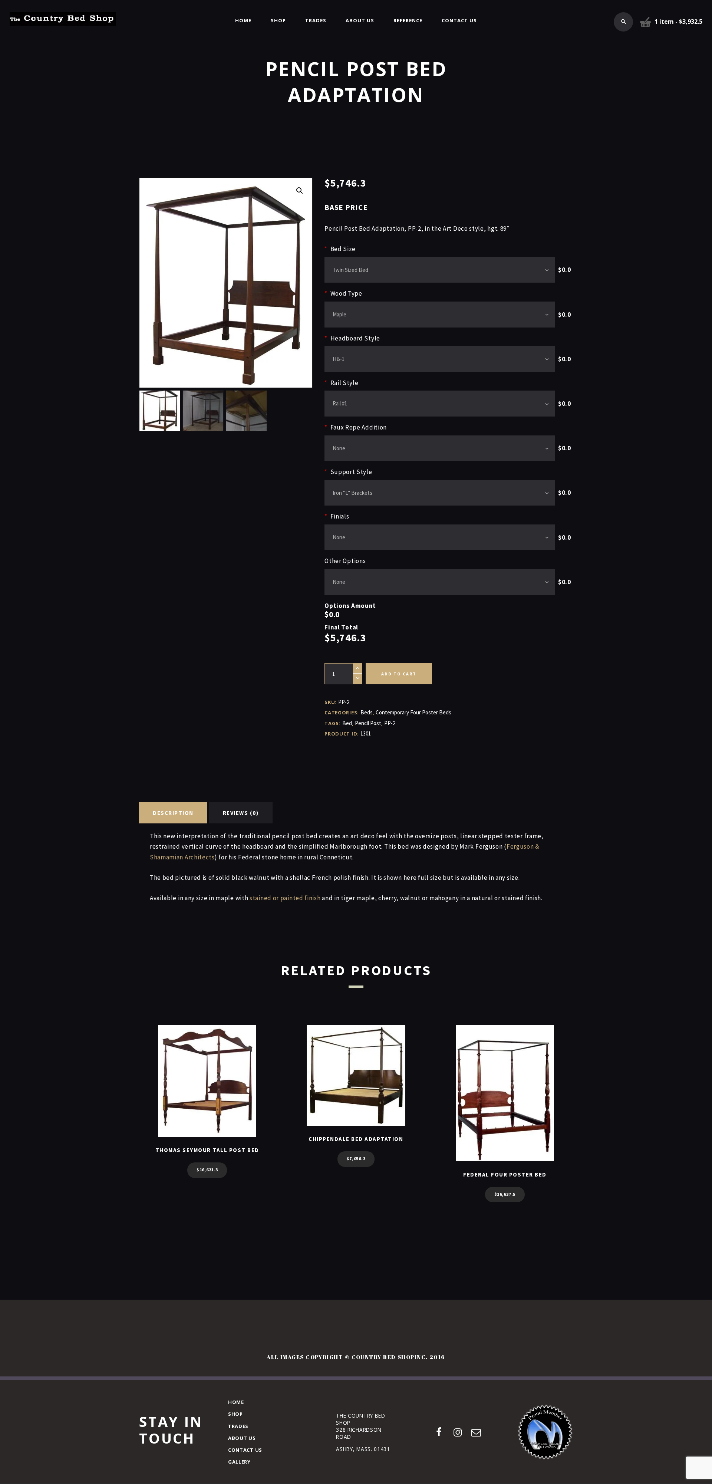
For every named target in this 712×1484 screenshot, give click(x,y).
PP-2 (389, 723)
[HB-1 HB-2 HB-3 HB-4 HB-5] (439, 359)
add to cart (398, 674)
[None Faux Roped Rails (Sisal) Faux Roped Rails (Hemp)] (439, 448)
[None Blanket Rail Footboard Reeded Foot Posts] (439, 582)
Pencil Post (368, 723)
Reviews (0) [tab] (241, 812)
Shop (235, 1414)
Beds (366, 712)
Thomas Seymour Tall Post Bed (207, 1150)
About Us (242, 1438)
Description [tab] (173, 812)
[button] (299, 190)
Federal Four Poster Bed (505, 1174)
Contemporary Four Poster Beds (413, 712)
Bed (347, 723)
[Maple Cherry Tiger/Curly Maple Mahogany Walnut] (439, 315)
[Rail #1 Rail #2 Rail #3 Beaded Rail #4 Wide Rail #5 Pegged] (439, 404)
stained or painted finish (285, 898)
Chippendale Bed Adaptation (356, 1138)
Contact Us (245, 1450)
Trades (238, 1426)
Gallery (239, 1461)
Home (236, 1402)
